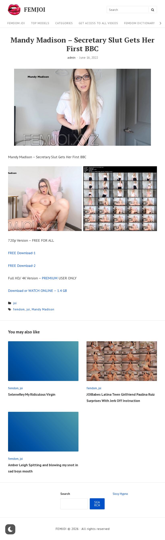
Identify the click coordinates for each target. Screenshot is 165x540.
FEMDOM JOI (16, 23)
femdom (19, 309)
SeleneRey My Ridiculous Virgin (31, 394)
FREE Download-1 (22, 253)
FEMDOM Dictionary (139, 23)
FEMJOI (34, 9)
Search (65, 494)
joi (15, 303)
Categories (64, 23)
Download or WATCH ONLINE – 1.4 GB (37, 290)
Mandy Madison (43, 309)
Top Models (40, 23)
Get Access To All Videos (98, 23)
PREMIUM (50, 278)
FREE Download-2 (22, 265)
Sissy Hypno (120, 494)
